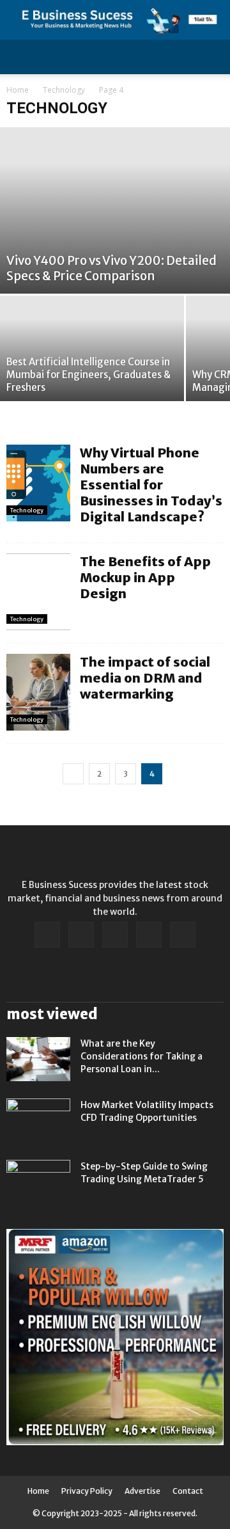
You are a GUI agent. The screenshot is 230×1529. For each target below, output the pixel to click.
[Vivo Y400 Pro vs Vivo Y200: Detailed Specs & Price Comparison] (115, 210)
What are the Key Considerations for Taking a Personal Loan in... (141, 1056)
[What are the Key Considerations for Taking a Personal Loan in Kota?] (38, 1059)
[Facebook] (47, 934)
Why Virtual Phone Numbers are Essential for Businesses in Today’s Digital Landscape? (151, 485)
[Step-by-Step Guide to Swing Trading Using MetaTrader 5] (38, 1182)
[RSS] (115, 934)
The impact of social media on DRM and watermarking (145, 678)
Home (17, 89)
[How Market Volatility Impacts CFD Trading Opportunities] (38, 1120)
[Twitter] (149, 934)
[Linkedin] (81, 934)
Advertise (142, 1491)
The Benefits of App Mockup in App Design (145, 577)
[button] (212, 57)
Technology (64, 89)
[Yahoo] (182, 934)
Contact (187, 1491)
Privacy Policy (86, 1491)
